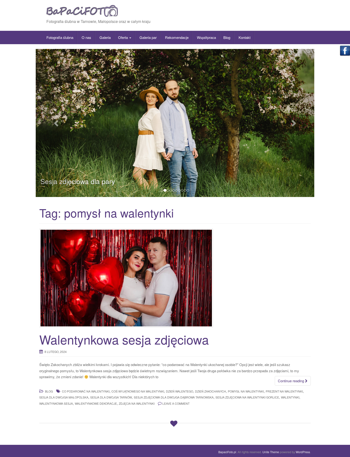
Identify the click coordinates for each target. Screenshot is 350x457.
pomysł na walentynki (246, 391)
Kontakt (244, 37)
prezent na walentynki (284, 391)
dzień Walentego (179, 391)
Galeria (105, 37)
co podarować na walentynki (86, 391)
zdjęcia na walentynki (137, 403)
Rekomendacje (176, 37)
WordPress (303, 452)
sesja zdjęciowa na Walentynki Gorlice (247, 397)
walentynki (290, 397)
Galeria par (148, 37)
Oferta (123, 37)
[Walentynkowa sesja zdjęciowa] (175, 277)
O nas (86, 37)
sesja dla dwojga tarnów (111, 397)
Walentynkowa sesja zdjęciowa (124, 339)
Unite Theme (270, 452)
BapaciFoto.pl (227, 452)
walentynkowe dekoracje (96, 403)
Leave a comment (176, 403)
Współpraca (206, 37)
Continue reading (291, 380)
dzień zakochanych (210, 391)
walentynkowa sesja (56, 403)
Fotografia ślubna (59, 37)
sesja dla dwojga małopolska (63, 397)
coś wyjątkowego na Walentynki (137, 391)
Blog (226, 37)
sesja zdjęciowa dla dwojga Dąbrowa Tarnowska (174, 397)
